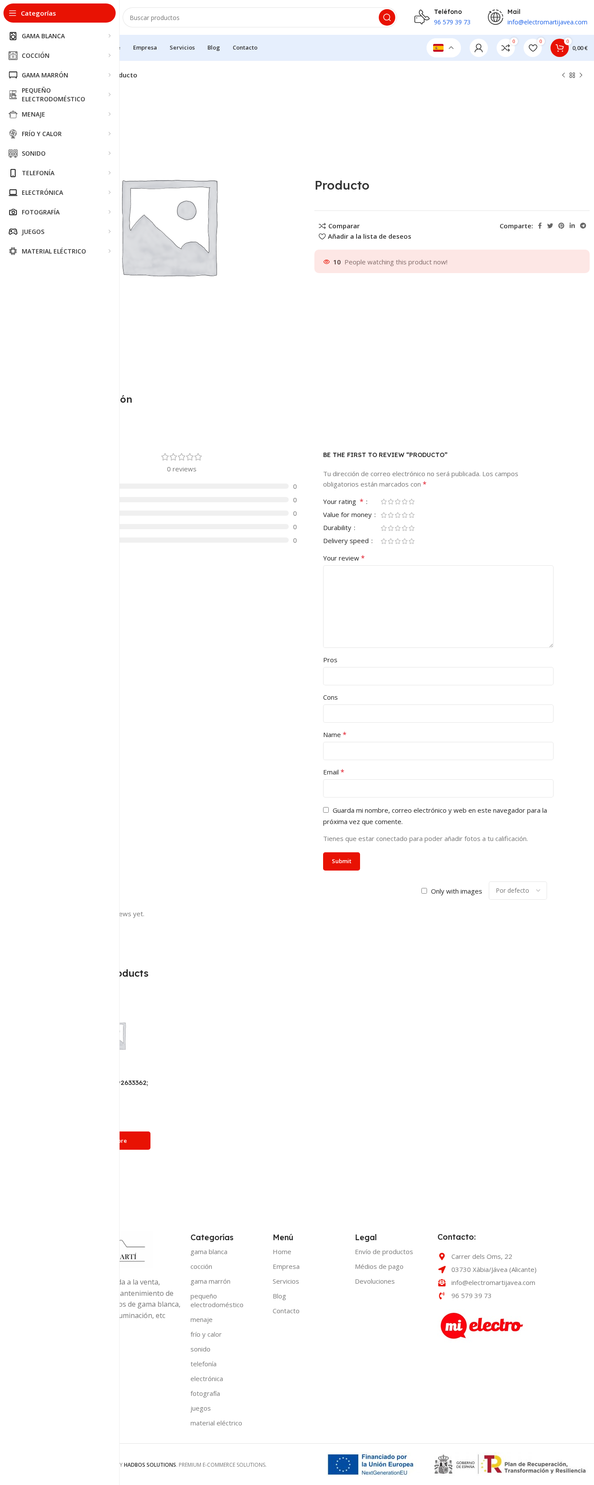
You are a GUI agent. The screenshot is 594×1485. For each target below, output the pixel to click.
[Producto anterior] (563, 75)
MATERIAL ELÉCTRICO (216, 1422)
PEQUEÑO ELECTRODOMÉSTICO (217, 1300)
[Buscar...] (387, 17)
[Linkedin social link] (572, 225)
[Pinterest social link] (561, 225)
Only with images (456, 891)
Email (333, 772)
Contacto (286, 1310)
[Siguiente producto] (581, 75)
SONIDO (200, 1349)
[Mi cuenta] (478, 48)
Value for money (348, 515)
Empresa (286, 1266)
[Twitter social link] (550, 225)
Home (282, 1251)
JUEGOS (200, 1408)
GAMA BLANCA (208, 1251)
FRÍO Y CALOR (206, 1334)
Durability (338, 528)
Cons (330, 697)
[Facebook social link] (539, 225)
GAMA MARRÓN (210, 1281)
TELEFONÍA (203, 1363)
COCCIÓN (201, 1266)
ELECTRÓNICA (206, 1378)
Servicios (286, 1281)
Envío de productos (384, 1251)
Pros (330, 659)
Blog (279, 1295)
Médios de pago (379, 1266)
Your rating (343, 502)
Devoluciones (375, 1281)
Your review (344, 558)
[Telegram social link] (583, 225)
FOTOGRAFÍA (205, 1393)
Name (335, 734)
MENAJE (201, 1319)
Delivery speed (346, 541)
